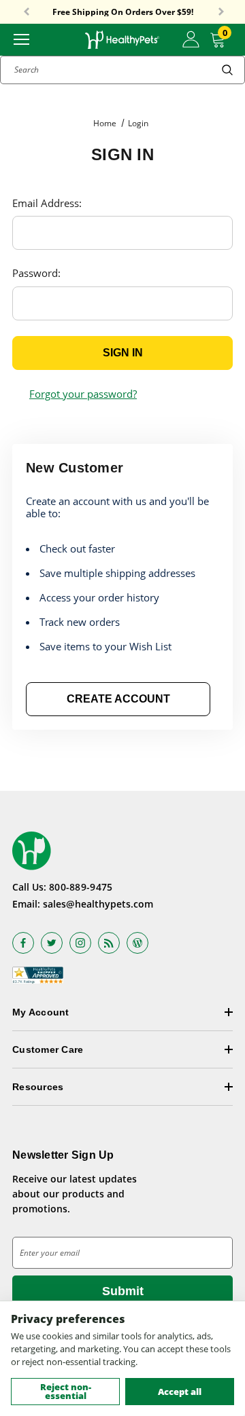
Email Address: (47, 203)
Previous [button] (26, 12)
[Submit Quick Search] (227, 69)
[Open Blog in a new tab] (137, 943)
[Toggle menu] (21, 38)
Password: (36, 273)
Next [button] (221, 12)
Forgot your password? (83, 394)
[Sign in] (190, 39)
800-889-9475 (80, 886)
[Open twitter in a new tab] (52, 943)
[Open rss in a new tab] (109, 943)
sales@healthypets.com (98, 903)
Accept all (179, 1391)
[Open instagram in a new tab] (80, 943)
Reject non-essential (65, 1391)
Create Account (118, 699)
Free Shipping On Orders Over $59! (122, 12)
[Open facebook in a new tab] (23, 943)
